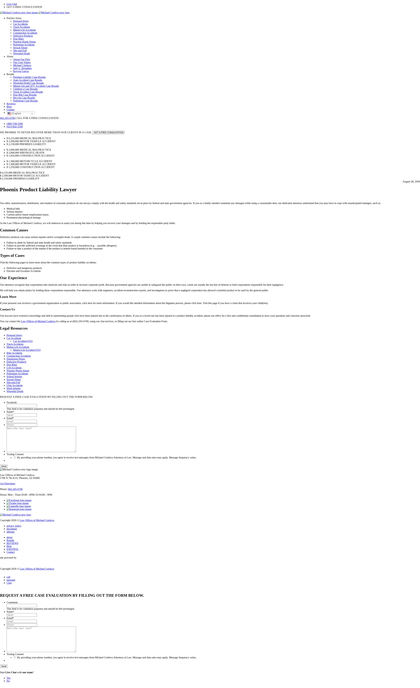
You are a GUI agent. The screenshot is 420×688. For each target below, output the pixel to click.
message (11, 580)
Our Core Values (22, 62)
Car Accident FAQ (23, 341)
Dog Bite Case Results (25, 94)
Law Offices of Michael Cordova (38, 321)
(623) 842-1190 (15, 126)
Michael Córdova (22, 65)
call (8, 577)
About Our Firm (21, 59)
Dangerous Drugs (16, 358)
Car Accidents (20, 24)
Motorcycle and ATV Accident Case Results (36, 86)
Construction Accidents (25, 32)
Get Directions (7, 483)
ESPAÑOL (13, 549)
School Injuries (14, 376)
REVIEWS (12, 543)
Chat (9, 582)
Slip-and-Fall (20, 50)
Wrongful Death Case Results (28, 83)
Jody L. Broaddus (22, 68)
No (8, 680)
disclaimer (12, 528)
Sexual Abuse (20, 47)
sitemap (10, 531)
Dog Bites (18, 38)
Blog (9, 106)
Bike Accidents (14, 353)
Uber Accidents (15, 385)
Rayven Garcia (21, 71)
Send (3, 466)
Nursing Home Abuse (24, 41)
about (9, 537)
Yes (8, 678)
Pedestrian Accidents (24, 44)
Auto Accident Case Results (27, 80)
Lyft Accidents (14, 367)
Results (10, 540)
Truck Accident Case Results (28, 91)
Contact (11, 109)
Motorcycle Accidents (24, 30)
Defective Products (23, 35)
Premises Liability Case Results (29, 77)
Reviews (11, 103)
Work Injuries (14, 388)
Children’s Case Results (25, 89)
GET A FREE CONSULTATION (108, 132)
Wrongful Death (21, 53)
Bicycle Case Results (24, 97)
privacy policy (14, 525)
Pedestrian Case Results (25, 100)
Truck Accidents (21, 27)
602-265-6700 (7, 118)
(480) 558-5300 (15, 123)
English (16, 113)
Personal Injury (21, 21)
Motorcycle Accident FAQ (27, 350)
